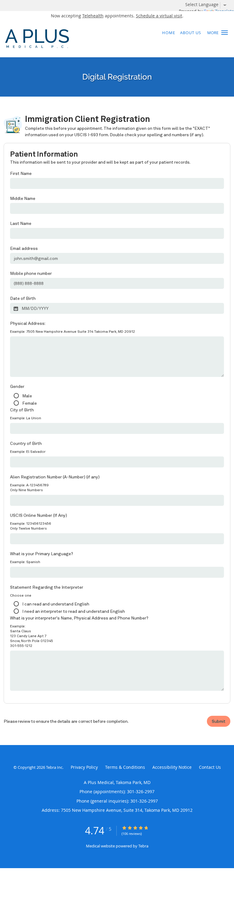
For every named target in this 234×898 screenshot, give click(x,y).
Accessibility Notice (172, 767)
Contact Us (210, 767)
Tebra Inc (54, 767)
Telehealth (93, 16)
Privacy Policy (84, 767)
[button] (224, 32)
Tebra (143, 846)
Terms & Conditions (125, 767)
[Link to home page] (97, 38)
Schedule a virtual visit (159, 16)
